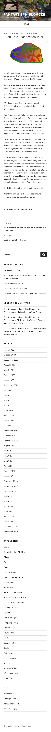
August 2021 (9, 446)
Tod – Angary (9, 653)
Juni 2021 (8, 456)
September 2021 (11, 441)
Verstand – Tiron (10, 668)
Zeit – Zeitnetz (10, 678)
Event (6, 562)
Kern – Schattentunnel (13, 592)
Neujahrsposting (11, 623)
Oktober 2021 (10, 436)
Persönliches (9, 628)
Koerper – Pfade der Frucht (15, 597)
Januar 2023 (9, 380)
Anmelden (8, 694)
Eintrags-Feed (10, 699)
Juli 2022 (7, 390)
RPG (6, 638)
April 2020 (8, 506)
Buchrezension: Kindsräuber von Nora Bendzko (23, 312)
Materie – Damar (11, 608)
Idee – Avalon (9, 587)
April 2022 (8, 405)
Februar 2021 (9, 471)
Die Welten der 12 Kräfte (14, 552)
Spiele (6, 648)
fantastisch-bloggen (24, 14)
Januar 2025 (9, 350)
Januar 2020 (9, 521)
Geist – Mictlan (10, 572)
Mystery (11, 210)
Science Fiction (10, 643)
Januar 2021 (9, 476)
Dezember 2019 (11, 527)
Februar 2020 (9, 516)
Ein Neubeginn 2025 (12, 270)
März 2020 (8, 511)
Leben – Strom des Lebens (15, 602)
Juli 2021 (7, 451)
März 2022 (8, 410)
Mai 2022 (8, 400)
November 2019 (11, 532)
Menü (26, 24)
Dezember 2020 (11, 481)
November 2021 (11, 431)
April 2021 (8, 466)
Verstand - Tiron (26, 210)
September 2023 (11, 360)
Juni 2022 (8, 395)
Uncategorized (10, 658)
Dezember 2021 (10, 426)
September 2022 (11, 385)
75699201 (34, 33)
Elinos (6, 557)
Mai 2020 (8, 501)
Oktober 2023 (10, 355)
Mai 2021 (8, 461)
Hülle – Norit (9, 582)
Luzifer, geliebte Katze (13, 283)
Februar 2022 (9, 415)
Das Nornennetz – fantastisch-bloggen (20, 309)
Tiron (24, 73)
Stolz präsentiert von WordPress (17, 726)
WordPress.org (10, 709)
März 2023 (8, 370)
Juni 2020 (8, 496)
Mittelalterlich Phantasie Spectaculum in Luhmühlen (25, 294)
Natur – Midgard (10, 618)
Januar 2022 (9, 420)
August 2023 (9, 365)
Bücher (7, 547)
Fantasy (7, 567)
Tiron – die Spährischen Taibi (15, 288)
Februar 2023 (9, 375)
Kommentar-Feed (11, 704)
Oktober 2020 (10, 491)
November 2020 (11, 486)
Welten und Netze (11, 673)
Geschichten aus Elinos (13, 577)
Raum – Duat (9, 633)
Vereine (7, 663)
